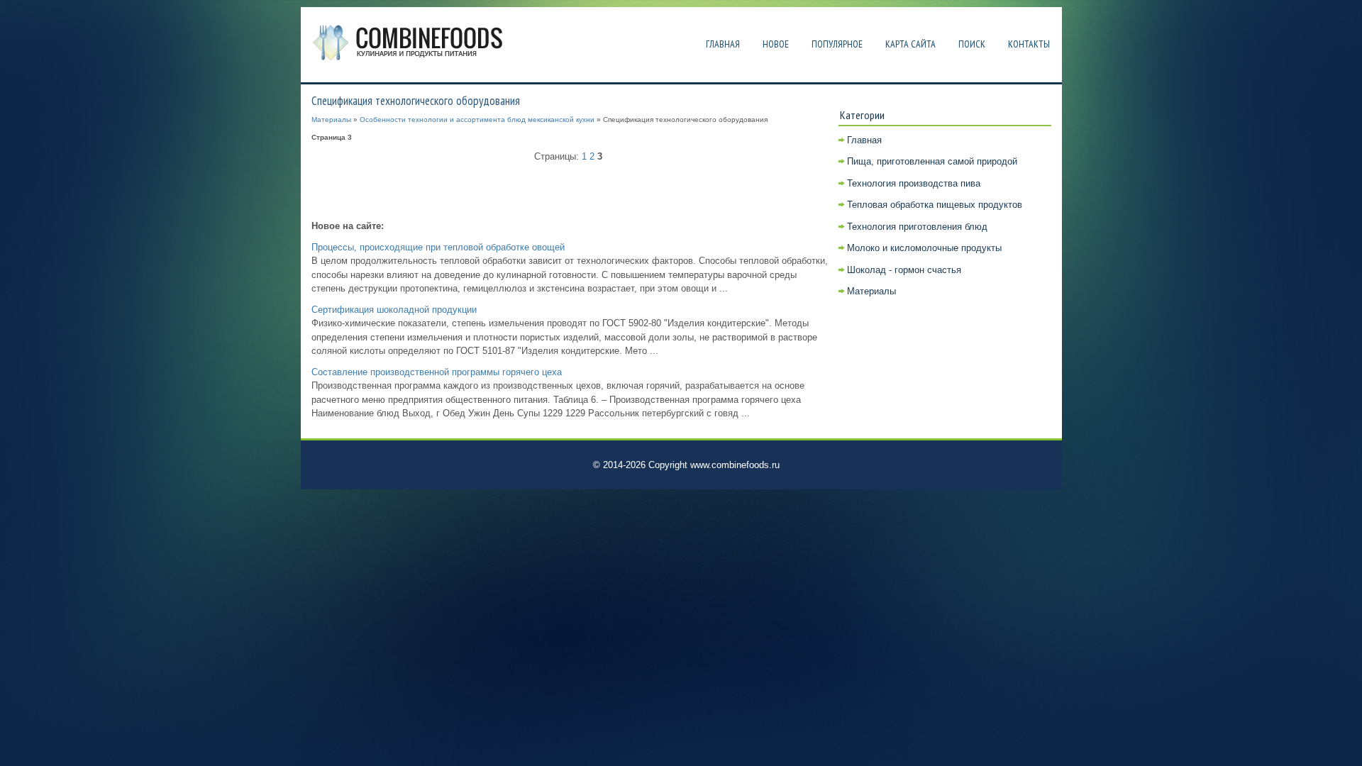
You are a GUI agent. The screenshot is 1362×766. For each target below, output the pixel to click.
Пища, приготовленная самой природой (932, 161)
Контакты (1029, 44)
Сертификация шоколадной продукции (394, 309)
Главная (723, 44)
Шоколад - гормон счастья (904, 270)
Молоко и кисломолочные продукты (924, 248)
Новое (776, 44)
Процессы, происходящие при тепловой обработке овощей (438, 247)
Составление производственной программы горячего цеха (436, 372)
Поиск (971, 44)
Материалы (331, 119)
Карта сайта (910, 44)
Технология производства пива (913, 183)
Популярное (837, 44)
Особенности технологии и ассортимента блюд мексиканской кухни (477, 119)
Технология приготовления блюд (917, 226)
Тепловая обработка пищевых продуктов (934, 204)
